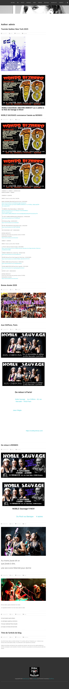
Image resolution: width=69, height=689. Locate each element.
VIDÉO (34, 2)
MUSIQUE (29, 2)
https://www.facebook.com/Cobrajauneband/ (12, 263)
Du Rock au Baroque (24, 517)
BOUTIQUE (46, 2)
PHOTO (22, 2)
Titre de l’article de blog (11, 633)
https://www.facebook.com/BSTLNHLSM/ (11, 227)
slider (25, 523)
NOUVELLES (54, 2)
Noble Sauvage (20, 399)
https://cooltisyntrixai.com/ (34, 431)
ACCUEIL (13, 2)
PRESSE (40, 2)
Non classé (26, 637)
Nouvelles (25, 33)
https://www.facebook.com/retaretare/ (10, 222)
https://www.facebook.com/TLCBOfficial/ (11, 218)
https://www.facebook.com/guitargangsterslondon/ (13, 268)
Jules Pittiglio (17, 410)
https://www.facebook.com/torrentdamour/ (11, 254)
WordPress (51, 678)
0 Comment (18, 33)
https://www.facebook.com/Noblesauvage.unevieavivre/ (14, 203)
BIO (18, 2)
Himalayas (35, 678)
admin (11, 33)
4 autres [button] (39, 517)
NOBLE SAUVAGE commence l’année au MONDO (21, 115)
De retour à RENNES (9, 445)
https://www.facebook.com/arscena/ (10, 237)
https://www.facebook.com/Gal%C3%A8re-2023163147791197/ (16, 259)
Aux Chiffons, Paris (9, 325)
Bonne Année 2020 (9, 285)
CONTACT (61, 2)
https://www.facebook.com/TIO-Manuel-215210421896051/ (15, 210)
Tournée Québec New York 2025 (14, 29)
